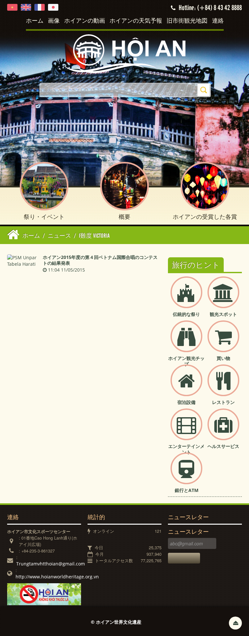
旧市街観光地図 (187, 21)
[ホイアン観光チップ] (186, 342)
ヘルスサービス (223, 446)
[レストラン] (223, 386)
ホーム (34, 21)
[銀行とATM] (186, 474)
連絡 (218, 21)
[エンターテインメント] (186, 430)
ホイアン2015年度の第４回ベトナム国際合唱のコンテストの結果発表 (100, 260)
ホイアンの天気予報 (136, 21)
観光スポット (223, 314)
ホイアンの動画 (84, 21)
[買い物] (223, 342)
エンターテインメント (186, 449)
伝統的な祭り (186, 314)
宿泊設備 (186, 402)
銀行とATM (186, 490)
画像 (54, 21)
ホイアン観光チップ (186, 361)
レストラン (223, 402)
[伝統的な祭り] (186, 298)
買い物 (223, 358)
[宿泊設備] (186, 386)
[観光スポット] (223, 298)
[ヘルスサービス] (223, 430)
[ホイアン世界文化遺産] (124, 53)
